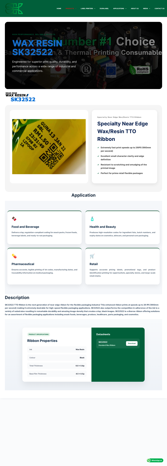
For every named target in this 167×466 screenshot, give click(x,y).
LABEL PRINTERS (87, 8)
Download (132, 343)
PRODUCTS (70, 8)
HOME (59, 8)
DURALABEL (104, 8)
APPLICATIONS (118, 8)
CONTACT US (159, 8)
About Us (135, 8)
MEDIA (145, 8)
